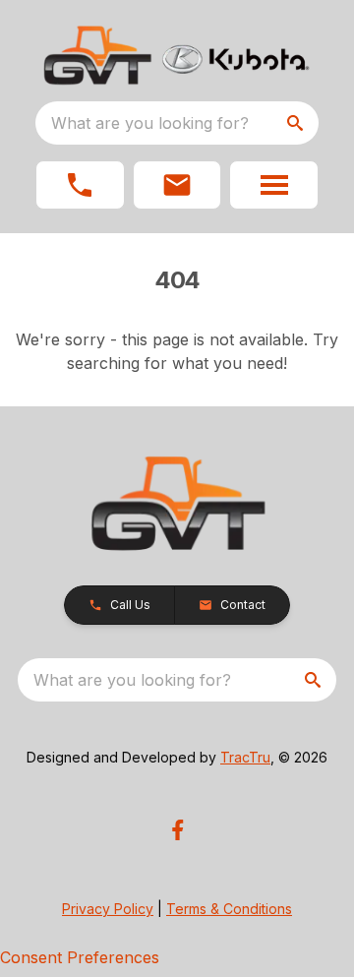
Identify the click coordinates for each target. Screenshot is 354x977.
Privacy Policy (107, 908)
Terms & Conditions (229, 908)
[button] (80, 185)
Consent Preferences (79, 957)
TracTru (245, 757)
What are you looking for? (150, 123)
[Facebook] (177, 830)
